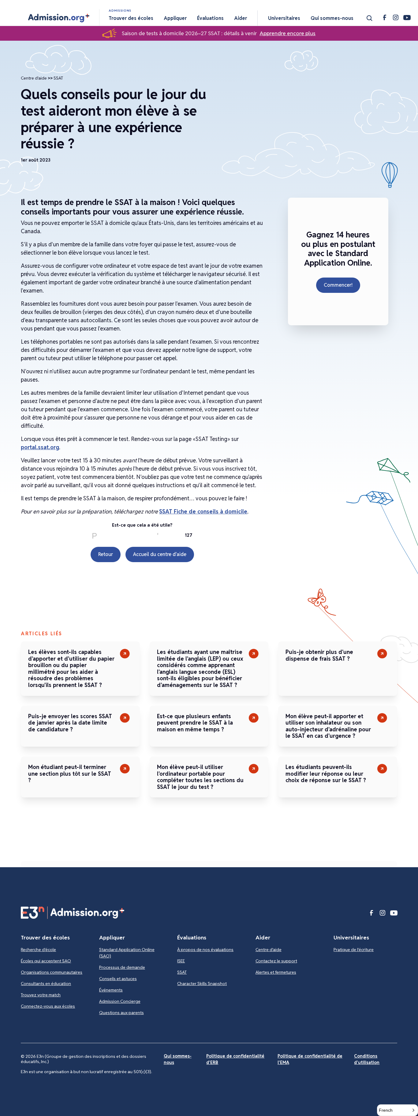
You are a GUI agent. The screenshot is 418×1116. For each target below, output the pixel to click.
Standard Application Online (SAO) (127, 953)
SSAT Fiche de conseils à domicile (203, 511)
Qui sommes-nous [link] (178, 1059)
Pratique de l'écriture (354, 949)
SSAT (58, 78)
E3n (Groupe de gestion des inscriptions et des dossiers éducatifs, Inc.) (83, 1059)
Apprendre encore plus (287, 33)
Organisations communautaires (51, 972)
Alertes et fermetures (276, 972)
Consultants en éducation (46, 983)
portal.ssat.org (40, 447)
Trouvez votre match (41, 995)
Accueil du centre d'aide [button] (159, 554)
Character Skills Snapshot (202, 983)
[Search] (369, 18)
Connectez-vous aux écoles (48, 1006)
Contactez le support (276, 961)
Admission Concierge (119, 1001)
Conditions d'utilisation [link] (366, 1059)
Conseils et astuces (118, 978)
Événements (111, 990)
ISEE (181, 961)
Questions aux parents (121, 1012)
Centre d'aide (34, 78)
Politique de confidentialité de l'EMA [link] (310, 1059)
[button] (58, 18)
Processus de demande (122, 967)
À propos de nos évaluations (205, 949)
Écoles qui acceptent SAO (46, 961)
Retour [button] (105, 554)
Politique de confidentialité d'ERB (235, 1059)
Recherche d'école (38, 949)
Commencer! (338, 285)
